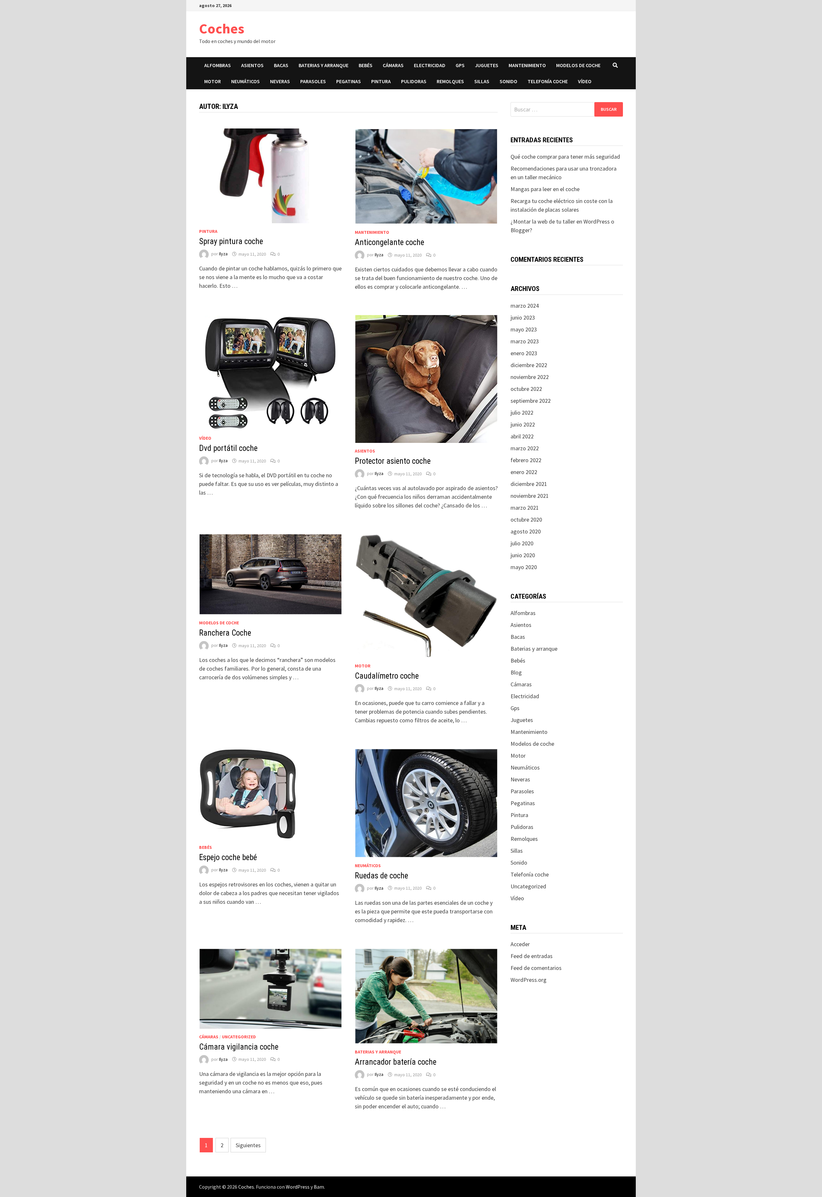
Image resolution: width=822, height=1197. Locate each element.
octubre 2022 (526, 388)
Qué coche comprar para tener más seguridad (565, 156)
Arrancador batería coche (395, 1062)
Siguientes (248, 1145)
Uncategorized (239, 1037)
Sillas (481, 81)
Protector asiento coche (393, 461)
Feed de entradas (532, 956)
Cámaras (393, 65)
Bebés (365, 65)
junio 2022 (523, 424)
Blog (516, 672)
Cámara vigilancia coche (238, 1047)
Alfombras (217, 65)
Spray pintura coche (231, 241)
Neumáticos (245, 81)
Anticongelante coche (389, 242)
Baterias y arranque (323, 65)
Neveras (280, 81)
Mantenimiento (527, 65)
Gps (460, 65)
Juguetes (486, 65)
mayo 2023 (524, 329)
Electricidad (429, 65)
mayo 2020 (524, 567)
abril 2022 (522, 436)
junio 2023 (523, 317)
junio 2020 (523, 555)
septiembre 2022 (531, 400)
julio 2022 (522, 412)
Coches (221, 28)
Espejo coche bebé (228, 857)
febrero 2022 (526, 460)
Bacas (281, 65)
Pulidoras (413, 81)
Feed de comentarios (536, 968)
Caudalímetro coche (387, 676)
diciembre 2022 (529, 365)
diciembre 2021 (529, 484)
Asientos (252, 65)
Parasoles (313, 81)
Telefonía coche (548, 81)
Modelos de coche (578, 65)
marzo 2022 (525, 448)
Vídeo (584, 81)
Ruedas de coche (381, 875)
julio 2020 (522, 543)
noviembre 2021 (530, 495)
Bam (319, 1187)
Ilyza (223, 254)
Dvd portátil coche (228, 448)
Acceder (520, 944)
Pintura (381, 81)
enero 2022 (524, 472)
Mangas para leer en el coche (545, 189)
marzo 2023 (525, 341)
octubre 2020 (526, 519)
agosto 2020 (526, 531)
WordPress (298, 1187)
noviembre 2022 (530, 377)
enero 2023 (524, 353)
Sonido (508, 81)
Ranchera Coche (225, 633)
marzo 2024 (525, 305)
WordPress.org (529, 979)
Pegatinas (348, 81)
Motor (212, 81)
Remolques (450, 81)
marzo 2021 (525, 507)
